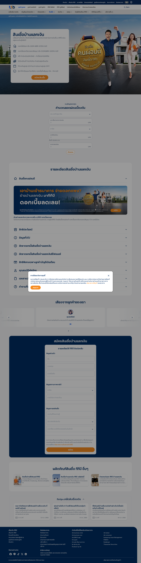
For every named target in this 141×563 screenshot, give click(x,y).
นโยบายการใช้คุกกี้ (92, 283)
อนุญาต (35, 287)
